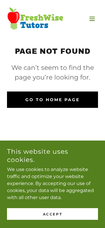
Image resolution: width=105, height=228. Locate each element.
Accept (52, 214)
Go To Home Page (52, 99)
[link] (35, 18)
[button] (92, 19)
